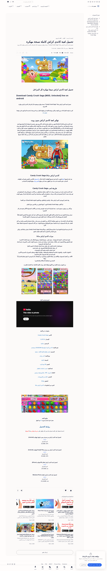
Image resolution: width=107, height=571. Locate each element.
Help (42, 564)
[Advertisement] (44, 24)
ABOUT (50, 564)
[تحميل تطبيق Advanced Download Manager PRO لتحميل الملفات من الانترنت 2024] (64, 527)
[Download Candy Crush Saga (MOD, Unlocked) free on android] (44, 281)
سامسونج (37, 179)
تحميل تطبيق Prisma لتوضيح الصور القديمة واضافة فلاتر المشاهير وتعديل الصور (26, 512)
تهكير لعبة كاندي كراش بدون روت (92, 27)
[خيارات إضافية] (17, 490)
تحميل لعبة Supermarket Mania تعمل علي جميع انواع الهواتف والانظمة (25, 535)
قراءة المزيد (83, 564)
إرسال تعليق (44, 552)
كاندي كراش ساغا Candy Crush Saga (91, 30)
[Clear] (17, 2)
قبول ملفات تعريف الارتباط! (95, 564)
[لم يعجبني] (65, 490)
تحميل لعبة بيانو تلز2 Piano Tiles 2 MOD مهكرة (46, 511)
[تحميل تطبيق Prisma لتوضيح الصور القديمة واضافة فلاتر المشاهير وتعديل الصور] (25, 503)
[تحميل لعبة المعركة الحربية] (45, 527)
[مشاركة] (21, 490)
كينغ (63, 179)
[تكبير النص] (20, 53)
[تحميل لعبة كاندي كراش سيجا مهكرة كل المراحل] (44, 154)
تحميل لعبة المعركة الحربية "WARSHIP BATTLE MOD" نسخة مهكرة (46, 536)
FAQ (46, 564)
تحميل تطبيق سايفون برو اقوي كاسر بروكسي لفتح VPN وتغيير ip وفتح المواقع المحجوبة (64, 512)
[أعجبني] (71, 490)
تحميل (44, 439)
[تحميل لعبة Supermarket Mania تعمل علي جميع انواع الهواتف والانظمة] (25, 527)
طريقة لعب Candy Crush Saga (92, 34)
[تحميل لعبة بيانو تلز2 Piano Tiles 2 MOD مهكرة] (45, 503)
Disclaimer (64, 564)
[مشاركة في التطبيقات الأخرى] (52, 52)
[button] (99, 2)
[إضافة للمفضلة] (26, 53)
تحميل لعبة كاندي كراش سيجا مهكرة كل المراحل (93, 19)
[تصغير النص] (17, 53)
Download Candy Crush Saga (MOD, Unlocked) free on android (92, 23)
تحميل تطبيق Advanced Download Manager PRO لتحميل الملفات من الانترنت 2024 (65, 536)
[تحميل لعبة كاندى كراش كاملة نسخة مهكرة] (44, 69)
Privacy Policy (57, 564)
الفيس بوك (36, 181)
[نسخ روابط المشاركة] (23, 53)
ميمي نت (94, 6)
